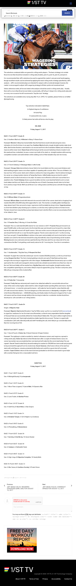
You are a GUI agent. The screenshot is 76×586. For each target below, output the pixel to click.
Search (67, 13)
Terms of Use (34, 579)
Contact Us (68, 579)
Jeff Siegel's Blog (8, 477)
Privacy (45, 579)
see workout (67, 311)
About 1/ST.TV (20, 579)
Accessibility (56, 579)
